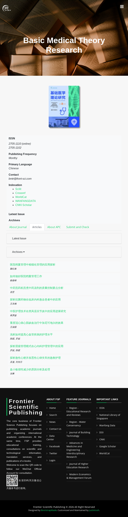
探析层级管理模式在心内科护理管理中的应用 (36, 346)
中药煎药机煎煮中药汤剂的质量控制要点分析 (36, 287)
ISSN (101, 407)
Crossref (20, 193)
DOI (101, 432)
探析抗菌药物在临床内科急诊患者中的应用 (35, 299)
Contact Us (55, 428)
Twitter (53, 453)
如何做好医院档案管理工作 (26, 276)
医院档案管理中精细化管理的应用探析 (32, 264)
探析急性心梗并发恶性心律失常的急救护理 (35, 357)
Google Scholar (107, 446)
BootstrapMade (49, 510)
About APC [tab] (54, 227)
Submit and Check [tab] (77, 227)
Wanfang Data (107, 425)
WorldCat (20, 197)
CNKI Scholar (23, 205)
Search (53, 414)
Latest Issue (19, 238)
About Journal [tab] (18, 227)
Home (52, 407)
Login (52, 460)
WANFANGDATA (25, 201)
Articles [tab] (37, 227)
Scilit (18, 189)
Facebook (54, 446)
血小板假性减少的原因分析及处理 (30, 369)
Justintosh (94, 510)
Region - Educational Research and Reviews (78, 411)
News (52, 421)
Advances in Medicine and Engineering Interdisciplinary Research (75, 449)
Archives (17, 252)
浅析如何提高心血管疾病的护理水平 (31, 334)
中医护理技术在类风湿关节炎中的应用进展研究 (38, 311)
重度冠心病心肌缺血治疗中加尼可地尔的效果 (36, 322)
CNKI (102, 439)
